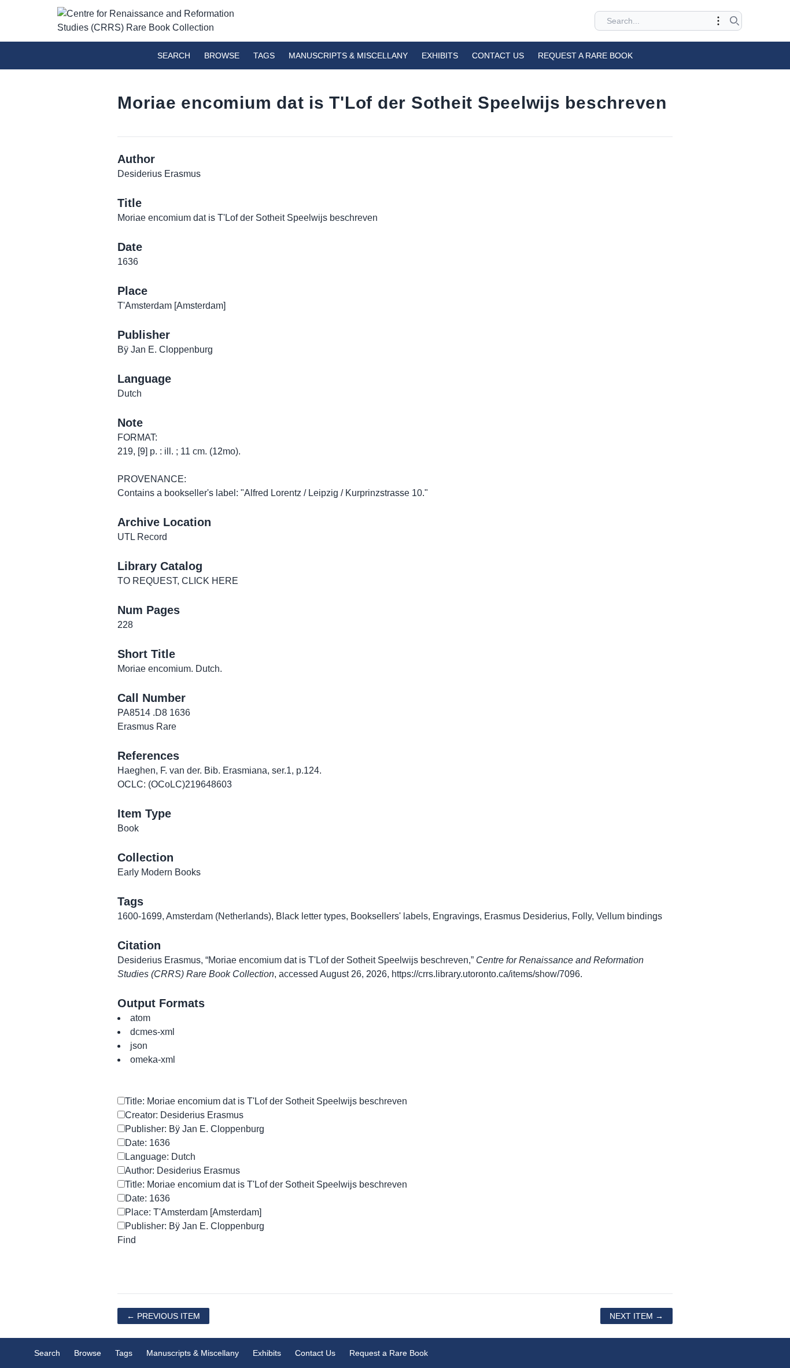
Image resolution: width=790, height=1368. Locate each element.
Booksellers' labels (389, 916)
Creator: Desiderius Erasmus (184, 1115)
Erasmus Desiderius (525, 916)
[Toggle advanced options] (718, 21)
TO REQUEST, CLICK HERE (177, 581)
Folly (582, 916)
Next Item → (636, 1316)
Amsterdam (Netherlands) (218, 916)
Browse (221, 55)
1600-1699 (139, 916)
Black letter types (311, 916)
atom (140, 1018)
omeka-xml (152, 1059)
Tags (264, 55)
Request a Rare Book (585, 55)
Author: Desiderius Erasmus (182, 1170)
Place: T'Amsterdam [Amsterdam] (193, 1212)
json (138, 1046)
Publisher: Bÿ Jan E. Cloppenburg (194, 1129)
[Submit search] (734, 20)
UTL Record (142, 537)
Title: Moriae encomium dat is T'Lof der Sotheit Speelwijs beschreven (266, 1101)
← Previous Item (163, 1316)
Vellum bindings (629, 916)
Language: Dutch (160, 1157)
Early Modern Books (159, 872)
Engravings (456, 916)
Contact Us (498, 55)
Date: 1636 (147, 1143)
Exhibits (440, 55)
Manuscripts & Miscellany (348, 55)
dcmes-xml (152, 1032)
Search (173, 55)
